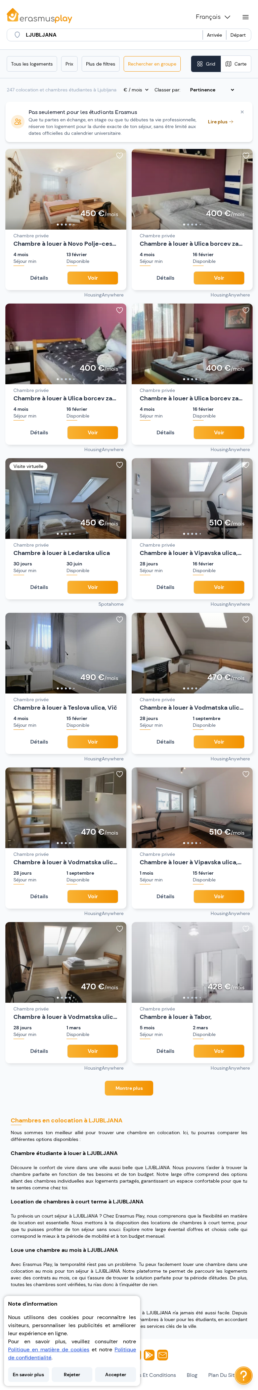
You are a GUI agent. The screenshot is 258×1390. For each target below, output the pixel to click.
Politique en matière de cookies (48, 1349)
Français (208, 17)
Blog (192, 1375)
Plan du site (223, 1375)
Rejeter (72, 1375)
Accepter (115, 1375)
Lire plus (217, 122)
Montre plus (129, 1088)
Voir (93, 277)
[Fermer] (242, 112)
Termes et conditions (149, 1375)
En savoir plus (28, 1375)
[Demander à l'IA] (243, 1375)
